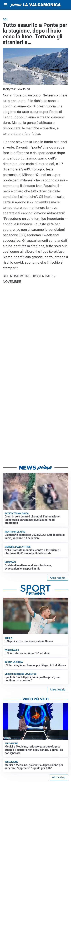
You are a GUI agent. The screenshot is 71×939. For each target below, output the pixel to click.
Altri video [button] (58, 777)
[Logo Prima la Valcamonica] (35, 4)
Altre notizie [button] (57, 577)
